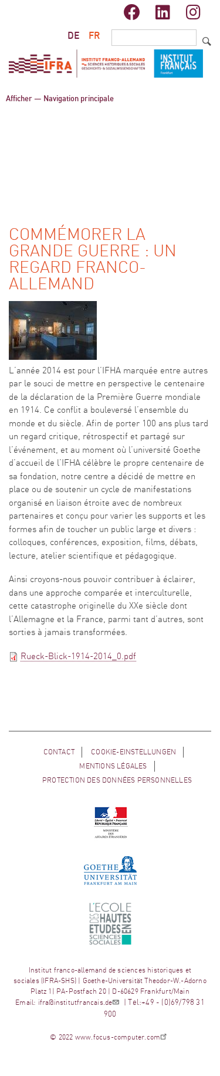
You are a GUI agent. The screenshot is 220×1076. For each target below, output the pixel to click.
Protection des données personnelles (117, 780)
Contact (59, 752)
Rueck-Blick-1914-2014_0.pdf (78, 656)
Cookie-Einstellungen (133, 752)
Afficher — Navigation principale (60, 99)
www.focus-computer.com (117, 1037)
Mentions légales (113, 766)
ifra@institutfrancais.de (75, 1002)
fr (94, 36)
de (73, 36)
